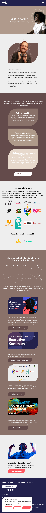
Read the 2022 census (18, 428)
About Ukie (5, 494)
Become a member (9, 486)
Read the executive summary (20, 360)
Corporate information (7, 496)
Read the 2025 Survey (18, 328)
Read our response (16, 394)
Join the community (23, 174)
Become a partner (16, 471)
